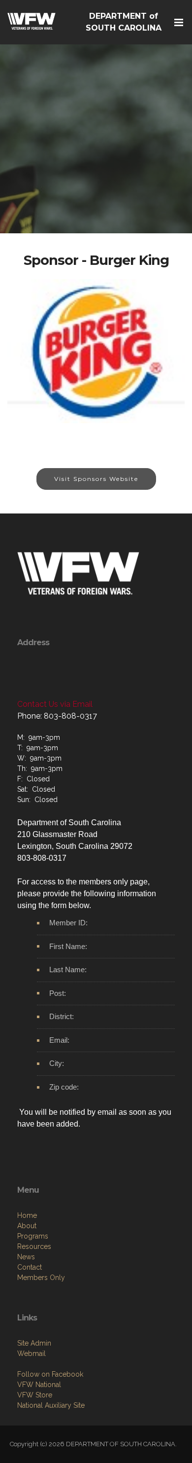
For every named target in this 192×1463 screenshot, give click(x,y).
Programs (32, 1236)
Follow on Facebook (50, 1374)
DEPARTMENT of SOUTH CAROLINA (123, 22)
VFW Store (34, 1395)
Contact (29, 1267)
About (26, 1226)
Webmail (31, 1353)
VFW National (39, 1385)
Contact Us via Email (55, 704)
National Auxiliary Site (51, 1405)
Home (27, 1215)
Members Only (41, 1277)
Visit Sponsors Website (96, 478)
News (26, 1257)
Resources (34, 1246)
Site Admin (34, 1343)
